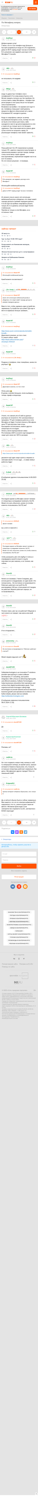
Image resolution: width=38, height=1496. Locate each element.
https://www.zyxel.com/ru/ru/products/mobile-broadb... (19, 453)
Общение (4, 18)
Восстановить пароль (19, 871)
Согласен (32, 9)
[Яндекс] (19, 886)
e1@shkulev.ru (23, 1012)
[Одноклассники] (21, 832)
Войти (19, 866)
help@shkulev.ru (14, 1017)
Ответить (5, 58)
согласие (15, 9)
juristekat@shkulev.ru (23, 1015)
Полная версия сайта (10, 964)
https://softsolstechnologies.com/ (12, 696)
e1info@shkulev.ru (12, 1015)
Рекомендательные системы (10, 1018)
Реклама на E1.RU (26, 964)
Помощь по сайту (8, 967)
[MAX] (17, 832)
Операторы (19, 18)
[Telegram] (25, 832)
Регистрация (19, 877)
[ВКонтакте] (12, 832)
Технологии (11, 18)
